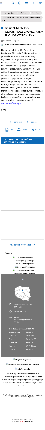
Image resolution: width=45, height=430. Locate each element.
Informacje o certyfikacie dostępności (22, 403)
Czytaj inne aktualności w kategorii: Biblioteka (18, 140)
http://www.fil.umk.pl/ (11, 103)
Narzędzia (20, 3)
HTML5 (18, 412)
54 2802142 (22, 311)
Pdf (8, 129)
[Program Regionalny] (22, 359)
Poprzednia (15, 121)
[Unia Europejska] (22, 369)
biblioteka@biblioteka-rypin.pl (23, 321)
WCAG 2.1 (30, 412)
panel (40, 3)
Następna (31, 121)
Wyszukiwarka (13, 3)
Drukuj (21, 129)
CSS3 (22, 412)
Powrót (35, 129)
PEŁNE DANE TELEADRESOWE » (22, 329)
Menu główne (27, 3)
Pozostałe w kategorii (21, 245)
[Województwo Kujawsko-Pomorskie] (22, 364)
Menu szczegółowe (33, 3)
